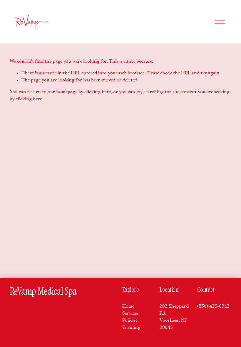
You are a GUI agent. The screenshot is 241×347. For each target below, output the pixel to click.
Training (131, 327)
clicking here (97, 92)
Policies (129, 320)
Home (128, 306)
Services (130, 313)
